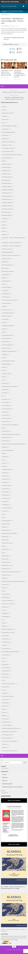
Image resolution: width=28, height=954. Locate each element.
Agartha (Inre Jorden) (7, 113)
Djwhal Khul (5, 319)
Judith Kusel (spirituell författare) (10, 424)
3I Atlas (4, 106)
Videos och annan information (9, 741)
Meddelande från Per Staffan (9, 533)
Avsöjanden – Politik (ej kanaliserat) (11, 245)
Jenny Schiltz (5, 415)
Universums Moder (6, 725)
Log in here (16, 44)
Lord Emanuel (5, 495)
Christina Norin (6, 297)
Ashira (3, 225)
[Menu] (26, 1)
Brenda (4, 277)
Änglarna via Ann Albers (8, 141)
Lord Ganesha (5, 498)
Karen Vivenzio (6, 431)
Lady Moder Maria (6, 469)
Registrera (5, 777)
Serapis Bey (5, 664)
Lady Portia (5, 475)
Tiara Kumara (5, 718)
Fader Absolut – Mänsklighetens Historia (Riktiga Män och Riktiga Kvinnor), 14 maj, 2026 (20, 73)
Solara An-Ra (5, 686)
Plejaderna (5, 607)
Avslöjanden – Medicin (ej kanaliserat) (11, 242)
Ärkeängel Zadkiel (6, 215)
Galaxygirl (4, 354)
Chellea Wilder (5, 293)
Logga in (4, 774)
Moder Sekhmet (6, 562)
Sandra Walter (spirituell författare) (10, 651)
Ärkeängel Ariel (6, 170)
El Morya (4, 328)
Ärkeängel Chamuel (7, 177)
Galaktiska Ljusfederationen (9, 351)
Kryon (3, 460)
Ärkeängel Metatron (7, 196)
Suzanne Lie (5, 699)
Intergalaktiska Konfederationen (10, 386)
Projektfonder (5, 613)
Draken (4, 322)
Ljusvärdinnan (5, 488)
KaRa (3, 428)
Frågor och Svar (6, 348)
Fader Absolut (5, 14)
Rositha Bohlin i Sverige (8, 632)
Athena (4, 231)
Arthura (4, 221)
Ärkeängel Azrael (6, 173)
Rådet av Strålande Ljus (8, 629)
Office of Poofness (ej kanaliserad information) (13, 581)
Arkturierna (5, 218)
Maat (3, 517)
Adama (4, 109)
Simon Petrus (5, 677)
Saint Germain (5, 639)
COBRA (4, 306)
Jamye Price (5, 412)
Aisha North (5, 119)
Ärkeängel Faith (6, 180)
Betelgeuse (5, 261)
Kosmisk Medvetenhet (7, 450)
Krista (3, 453)
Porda (3, 610)
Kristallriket (5, 456)
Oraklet (4, 587)
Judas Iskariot (5, 421)
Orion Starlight (5, 594)
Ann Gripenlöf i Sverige (7, 151)
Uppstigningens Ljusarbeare (9, 731)
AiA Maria (4, 116)
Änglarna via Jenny (7, 145)
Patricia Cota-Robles (7, 600)
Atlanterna (4, 234)
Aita (3, 122)
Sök (2, 760)
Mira (3, 552)
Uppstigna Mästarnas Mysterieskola (10, 728)
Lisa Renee (5, 482)
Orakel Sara (5, 584)
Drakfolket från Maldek (7, 325)
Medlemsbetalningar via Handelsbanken (12, 786)
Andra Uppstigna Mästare (8, 132)
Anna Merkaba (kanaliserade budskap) (11, 154)
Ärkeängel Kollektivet (7, 189)
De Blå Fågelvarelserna (8, 313)
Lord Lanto (4, 501)
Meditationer (5, 536)
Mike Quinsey (5, 549)
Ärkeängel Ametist (6, 164)
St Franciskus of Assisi (7, 696)
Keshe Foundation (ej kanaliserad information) (13, 444)
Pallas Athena (5, 597)
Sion (3, 680)
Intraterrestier (5, 389)
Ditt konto (4, 780)
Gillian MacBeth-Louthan (8, 360)
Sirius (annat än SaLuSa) (8, 683)
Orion (3, 591)
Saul (3, 661)
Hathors (4, 367)
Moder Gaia (5, 559)
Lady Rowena (5, 479)
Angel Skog (5, 138)
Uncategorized (5, 722)
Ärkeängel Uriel (6, 212)
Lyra (3, 514)
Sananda (4, 645)
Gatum (3, 357)
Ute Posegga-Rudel (7, 734)
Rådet (3, 622)
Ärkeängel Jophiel (6, 186)
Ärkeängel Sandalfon (7, 209)
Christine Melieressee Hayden (9, 300)
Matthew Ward (5, 530)
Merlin (3, 546)
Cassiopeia (5, 290)
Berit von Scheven (6, 258)
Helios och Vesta (6, 373)
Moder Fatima (5, 555)
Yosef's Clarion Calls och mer (9, 750)
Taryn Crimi (5, 706)
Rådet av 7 (4, 626)
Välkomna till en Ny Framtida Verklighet (11, 1)
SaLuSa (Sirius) (6, 642)
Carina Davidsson (6, 287)
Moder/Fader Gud (6, 565)
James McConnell (6, 408)
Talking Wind (5, 702)
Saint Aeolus (5, 635)
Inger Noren (5, 383)
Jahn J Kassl (5, 402)
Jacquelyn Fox (5, 399)
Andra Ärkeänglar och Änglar (9, 125)
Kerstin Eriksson (6, 437)
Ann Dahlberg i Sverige (8, 148)
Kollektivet (4, 447)
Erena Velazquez (6, 338)
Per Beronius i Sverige (7, 603)
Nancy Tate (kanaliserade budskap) (10, 571)
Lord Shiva (4, 511)
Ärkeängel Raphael (7, 205)
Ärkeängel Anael (6, 167)
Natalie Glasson (6, 575)
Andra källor (5, 129)
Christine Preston (6, 303)
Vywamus (4, 747)
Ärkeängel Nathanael (7, 202)
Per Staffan (6, 26)
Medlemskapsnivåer (7, 783)
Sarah (3, 658)
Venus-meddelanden (7, 738)
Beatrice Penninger (7, 249)
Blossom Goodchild (7, 265)
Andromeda (5, 135)
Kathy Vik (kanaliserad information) (10, 434)
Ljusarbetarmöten (6, 485)
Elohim (4, 332)
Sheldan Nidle (5, 670)
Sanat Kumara (5, 648)
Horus (3, 380)
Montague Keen (6, 568)
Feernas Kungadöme (7, 344)
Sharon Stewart (6, 667)
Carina (4, 284)
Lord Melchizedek (6, 507)
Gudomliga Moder (6, 364)
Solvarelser (5, 693)
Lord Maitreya (5, 504)
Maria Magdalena (6, 520)
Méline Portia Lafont (7, 543)
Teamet (4, 712)
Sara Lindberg (5, 654)
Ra (3, 619)
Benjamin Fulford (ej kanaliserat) (10, 255)
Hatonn (4, 370)
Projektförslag (5, 616)
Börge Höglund (6, 274)
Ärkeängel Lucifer (6, 193)
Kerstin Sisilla (5, 440)
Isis (3, 396)
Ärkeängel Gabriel (6, 183)
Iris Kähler (4, 392)
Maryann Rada (5, 523)
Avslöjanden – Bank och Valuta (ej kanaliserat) (13, 237)
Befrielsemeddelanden (7, 252)
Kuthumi (4, 466)
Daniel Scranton (6, 309)
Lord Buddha (5, 491)
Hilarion (4, 376)
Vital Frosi (4, 744)
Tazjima (4, 709)
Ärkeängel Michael (6, 199)
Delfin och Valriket (6, 316)
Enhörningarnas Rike (7, 335)
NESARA (4, 578)
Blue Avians (5, 268)
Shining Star (5, 674)
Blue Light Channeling (7, 271)
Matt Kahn (4, 527)
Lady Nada (5, 472)
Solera (3, 690)
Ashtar (3, 228)
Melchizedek (5, 539)
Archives (3, 790)
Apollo (3, 161)
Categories (3, 766)
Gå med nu (6, 39)
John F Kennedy (6, 418)
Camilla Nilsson (6, 281)
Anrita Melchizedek (6, 157)
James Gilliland (6, 405)
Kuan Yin (4, 463)
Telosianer (4, 715)
